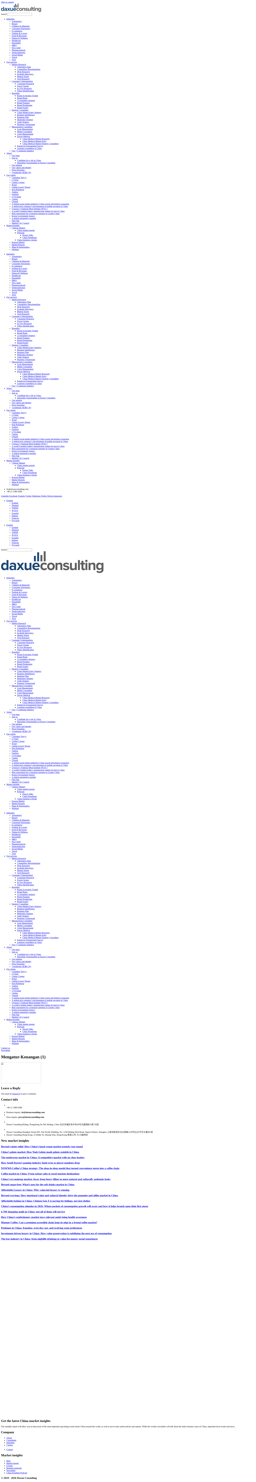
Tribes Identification (25, 91)
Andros (15, 192)
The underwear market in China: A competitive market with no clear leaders (42, 1157)
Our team (16, 155)
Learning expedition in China (29, 148)
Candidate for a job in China (29, 160)
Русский (15, 520)
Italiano (15, 516)
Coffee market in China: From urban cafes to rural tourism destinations (40, 1173)
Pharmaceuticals (18, 50)
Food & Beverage (19, 36)
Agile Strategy (23, 122)
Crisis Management (25, 134)
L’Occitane (16, 197)
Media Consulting (24, 132)
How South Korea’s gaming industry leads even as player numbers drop (40, 1162)
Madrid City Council (20, 223)
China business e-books (27, 240)
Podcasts (20, 233)
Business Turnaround (26, 124)
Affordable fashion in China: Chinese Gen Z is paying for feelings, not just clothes (45, 1201)
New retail (16, 48)
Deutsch (15, 505)
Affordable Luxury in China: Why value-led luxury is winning (35, 1190)
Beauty (15, 24)
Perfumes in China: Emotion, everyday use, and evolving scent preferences (41, 1228)
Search (4, 14)
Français (15, 518)
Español (15, 513)
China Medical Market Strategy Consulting (40, 144)
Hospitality (16, 43)
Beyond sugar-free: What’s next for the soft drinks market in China (37, 1184)
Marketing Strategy (25, 120)
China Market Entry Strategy (29, 112)
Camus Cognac (18, 182)
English (9, 500)
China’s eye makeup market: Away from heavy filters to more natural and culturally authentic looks (55, 1179)
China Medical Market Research (36, 139)
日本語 (15, 508)
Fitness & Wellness (20, 38)
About (9, 153)
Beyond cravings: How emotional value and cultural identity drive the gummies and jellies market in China (59, 1195)
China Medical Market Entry (34, 141)
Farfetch (15, 194)
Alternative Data (24, 67)
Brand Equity (22, 108)
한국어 (15, 511)
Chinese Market (18, 228)
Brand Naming (23, 103)
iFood (14, 185)
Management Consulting (22, 127)
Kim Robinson (18, 189)
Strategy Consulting (20, 110)
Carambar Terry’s (19, 177)
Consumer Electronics (21, 28)
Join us (15, 158)
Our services (11, 62)
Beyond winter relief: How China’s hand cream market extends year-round (42, 1146)
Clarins (15, 199)
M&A (14, 45)
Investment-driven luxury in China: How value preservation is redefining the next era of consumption (56, 1233)
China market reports (26, 230)
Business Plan (23, 117)
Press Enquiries (18, 170)
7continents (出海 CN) (21, 172)
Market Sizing (23, 76)
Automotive (17, 21)
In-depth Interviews (25, 74)
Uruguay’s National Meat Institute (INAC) (29, 209)
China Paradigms (29, 237)
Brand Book (22, 98)
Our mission (17, 165)
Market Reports (18, 245)
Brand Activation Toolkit (27, 96)
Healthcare (16, 40)
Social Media (17, 55)
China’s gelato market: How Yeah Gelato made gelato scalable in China (40, 1152)
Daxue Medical (23, 136)
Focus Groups (23, 86)
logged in (16, 1094)
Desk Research (23, 72)
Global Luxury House (21, 187)
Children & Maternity (21, 26)
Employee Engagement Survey (30, 146)
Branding (16, 93)
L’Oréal (15, 180)
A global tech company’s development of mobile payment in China (40, 206)
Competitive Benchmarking (28, 69)
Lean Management (25, 129)
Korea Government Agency (23, 216)
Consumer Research (25, 84)
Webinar (15, 249)
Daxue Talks (27, 235)
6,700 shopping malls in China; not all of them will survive (33, 1211)
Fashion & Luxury (19, 33)
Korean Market (18, 242)
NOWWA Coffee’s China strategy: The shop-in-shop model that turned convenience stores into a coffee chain (60, 1168)
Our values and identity (21, 167)
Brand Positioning (24, 105)
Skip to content (7, 2)
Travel (14, 57)
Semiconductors (18, 52)
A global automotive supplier (24, 218)
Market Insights (12, 225)
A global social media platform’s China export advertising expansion (40, 204)
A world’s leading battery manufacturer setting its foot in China (38, 211)
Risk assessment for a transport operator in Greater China (36, 213)
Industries (10, 19)
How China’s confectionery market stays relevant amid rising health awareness (44, 1217)
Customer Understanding (22, 81)
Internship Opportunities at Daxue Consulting (36, 163)
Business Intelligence (26, 115)
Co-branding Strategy (26, 100)
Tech (14, 60)
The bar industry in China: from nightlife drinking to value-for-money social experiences (49, 1238)
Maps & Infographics (21, 247)
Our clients (11, 175)
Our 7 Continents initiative (23, 151)
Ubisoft (15, 201)
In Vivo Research (24, 88)
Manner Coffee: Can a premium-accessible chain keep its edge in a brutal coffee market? (49, 1222)
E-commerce (17, 31)
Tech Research (23, 79)
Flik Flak (15, 221)
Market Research (19, 64)
